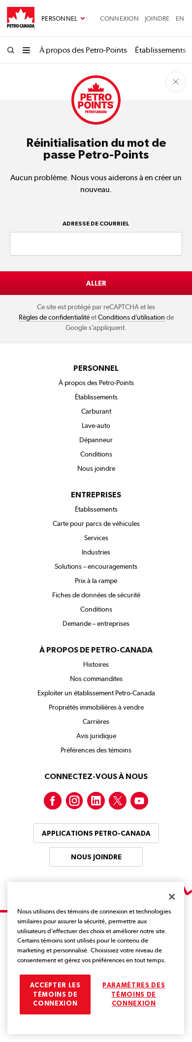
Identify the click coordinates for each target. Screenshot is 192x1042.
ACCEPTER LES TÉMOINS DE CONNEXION (55, 994)
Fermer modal (175, 81)
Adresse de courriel (96, 223)
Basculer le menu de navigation (63, 19)
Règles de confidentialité (54, 317)
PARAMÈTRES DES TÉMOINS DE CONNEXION (133, 994)
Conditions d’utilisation (131, 317)
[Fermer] (172, 897)
